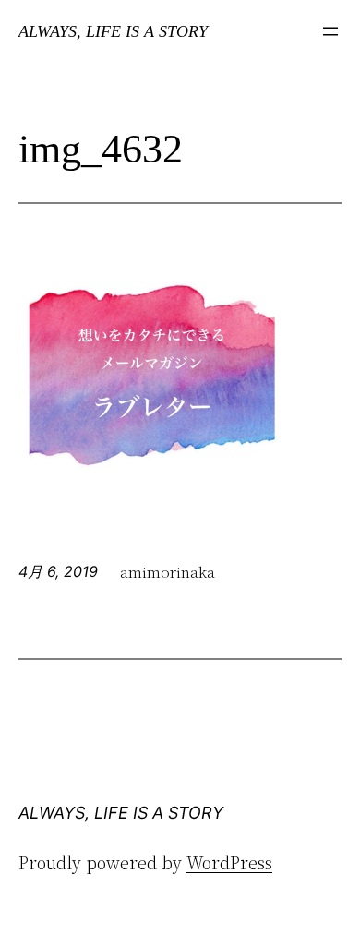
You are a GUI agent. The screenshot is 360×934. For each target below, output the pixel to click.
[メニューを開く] (330, 31)
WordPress (229, 862)
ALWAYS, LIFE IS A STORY (113, 31)
